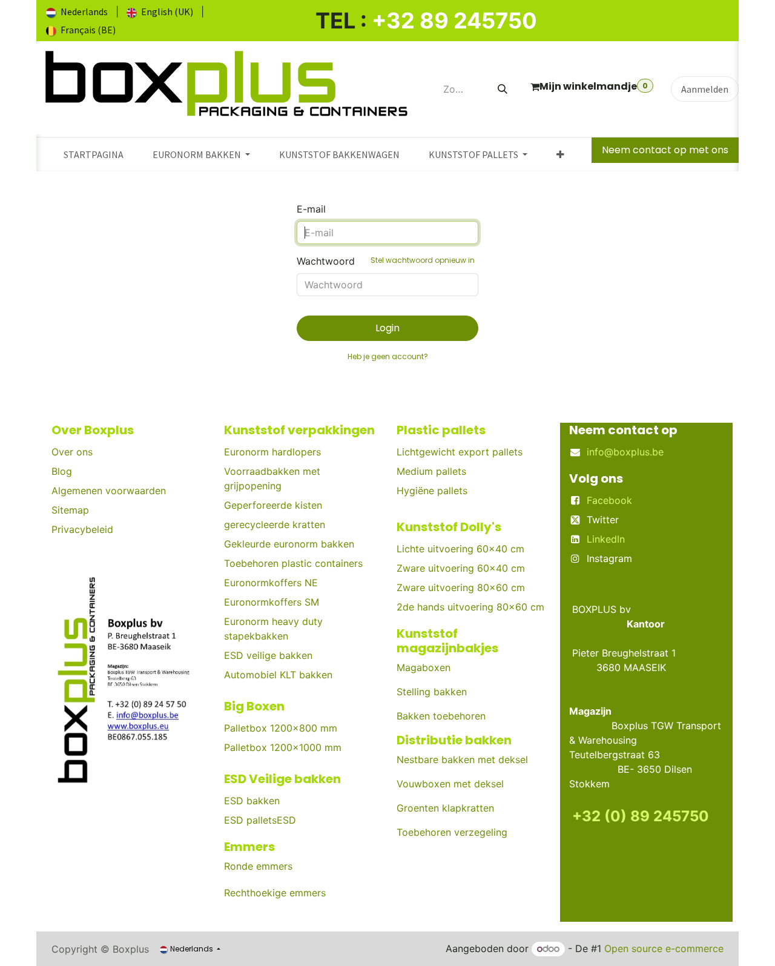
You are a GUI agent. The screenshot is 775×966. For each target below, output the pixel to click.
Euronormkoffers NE (271, 583)
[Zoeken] (502, 89)
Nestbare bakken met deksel (462, 759)
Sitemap (70, 510)
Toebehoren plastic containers (293, 563)
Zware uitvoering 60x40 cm (461, 568)
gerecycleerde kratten (274, 524)
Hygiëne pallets (432, 491)
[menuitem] (77, 11)
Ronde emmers (258, 866)
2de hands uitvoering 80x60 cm (470, 607)
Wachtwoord (386, 261)
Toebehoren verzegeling (452, 832)
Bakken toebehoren (441, 716)
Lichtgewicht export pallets (460, 452)
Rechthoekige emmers (275, 893)
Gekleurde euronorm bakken (289, 544)
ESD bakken (252, 801)
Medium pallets (431, 471)
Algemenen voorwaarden (108, 491)
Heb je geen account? (388, 356)
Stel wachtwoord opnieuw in (423, 260)
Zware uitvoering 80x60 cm (461, 587)
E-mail (311, 209)
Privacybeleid (82, 529)
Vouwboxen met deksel (450, 784)
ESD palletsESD (261, 820)
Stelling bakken (432, 692)
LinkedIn (606, 539)
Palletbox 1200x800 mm (280, 728)
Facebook (609, 500)
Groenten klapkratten (445, 808)
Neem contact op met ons (665, 150)
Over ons (72, 452)
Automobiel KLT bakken (278, 675)
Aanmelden (704, 89)
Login (387, 328)
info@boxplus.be (625, 452)
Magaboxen (423, 667)
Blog (61, 471)
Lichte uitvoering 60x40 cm (460, 549)
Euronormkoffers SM (271, 602)
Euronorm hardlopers (272, 452)
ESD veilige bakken (268, 655)
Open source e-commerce (664, 948)
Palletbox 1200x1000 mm (282, 747)
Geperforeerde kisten (273, 505)
